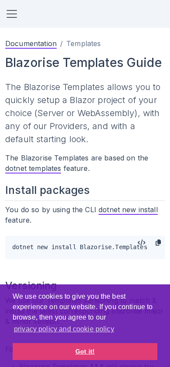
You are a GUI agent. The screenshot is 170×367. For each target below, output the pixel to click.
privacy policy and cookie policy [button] (64, 329)
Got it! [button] (85, 351)
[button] (12, 14)
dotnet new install (128, 209)
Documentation (31, 43)
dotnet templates (33, 168)
